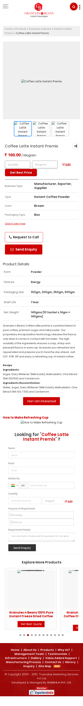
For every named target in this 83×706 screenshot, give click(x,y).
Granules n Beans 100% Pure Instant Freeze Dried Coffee (31, 614)
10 (55, 635)
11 (59, 635)
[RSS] (57, 666)
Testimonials (57, 654)
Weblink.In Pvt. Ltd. (59, 682)
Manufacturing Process (23, 662)
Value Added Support (61, 658)
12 (63, 635)
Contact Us (53, 662)
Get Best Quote (31, 624)
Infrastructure (16, 658)
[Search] (74, 6)
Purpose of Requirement (21, 508)
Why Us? (64, 650)
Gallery (36, 658)
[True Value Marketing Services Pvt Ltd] (39, 11)
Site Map (44, 666)
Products (20, 28)
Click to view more (15, 223)
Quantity (13, 493)
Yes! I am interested (41, 401)
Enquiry (29, 666)
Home (9, 28)
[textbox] (45, 165)
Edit (68, 164)
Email (11, 463)
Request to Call (25, 237)
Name (11, 448)
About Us (29, 650)
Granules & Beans (40, 28)
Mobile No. (14, 478)
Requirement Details (19, 529)
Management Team (29, 654)
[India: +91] (13, 485)
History (70, 662)
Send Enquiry (26, 249)
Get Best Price (21, 173)
